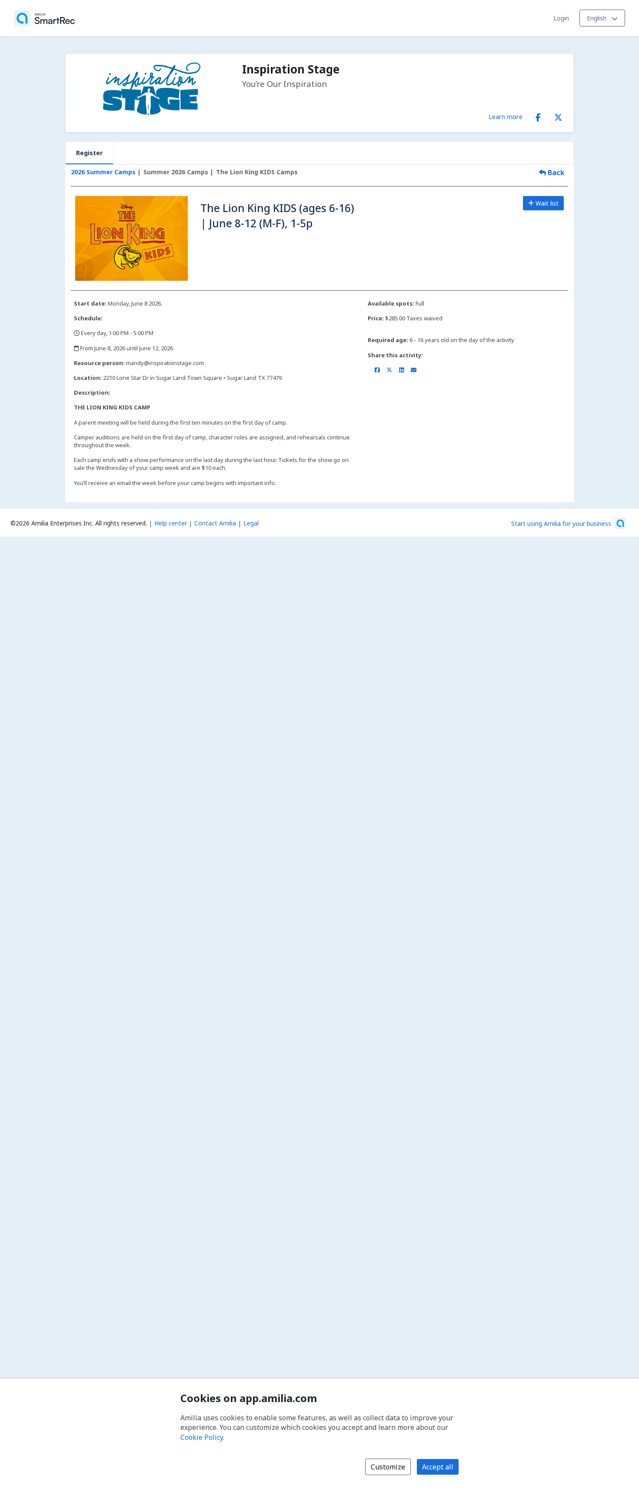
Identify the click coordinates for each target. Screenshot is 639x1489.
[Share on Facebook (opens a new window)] (377, 370)
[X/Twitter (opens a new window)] (558, 116)
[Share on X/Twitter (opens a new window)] (389, 370)
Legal (251, 523)
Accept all (437, 1467)
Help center (170, 523)
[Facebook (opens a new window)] (538, 116)
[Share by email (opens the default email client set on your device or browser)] (413, 370)
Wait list (546, 203)
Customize (388, 1467)
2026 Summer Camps (103, 172)
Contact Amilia (215, 523)
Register (89, 153)
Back (555, 172)
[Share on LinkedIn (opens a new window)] (401, 370)
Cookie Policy (201, 1437)
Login (561, 18)
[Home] (44, 18)
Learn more (506, 116)
